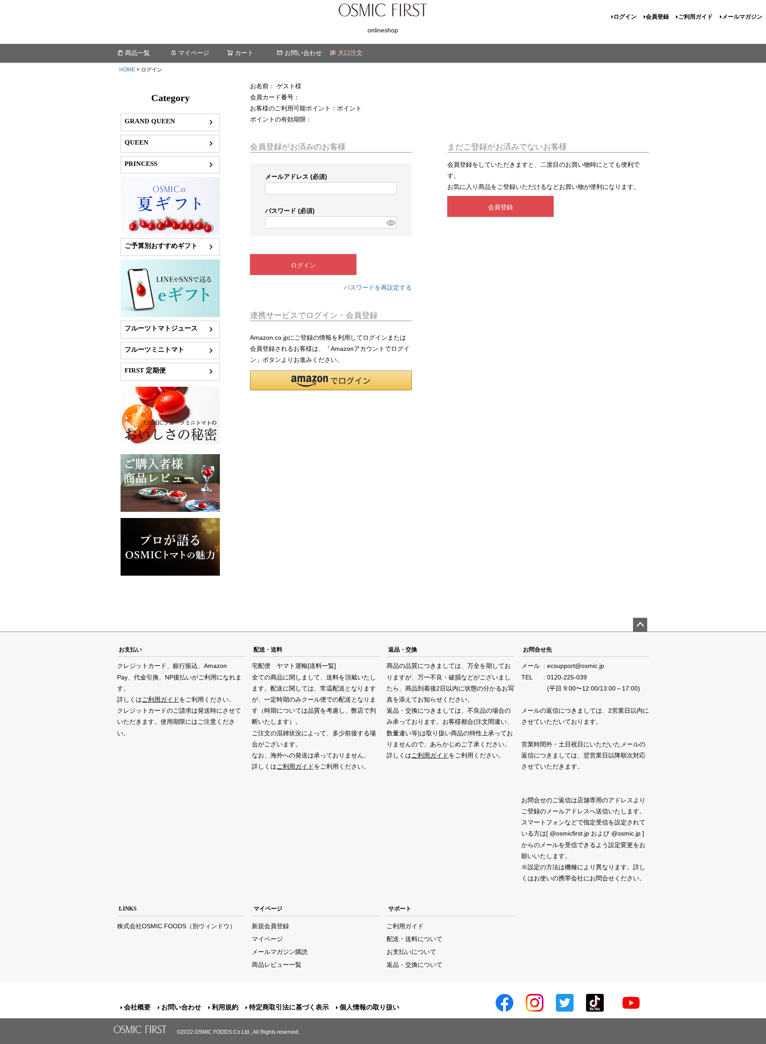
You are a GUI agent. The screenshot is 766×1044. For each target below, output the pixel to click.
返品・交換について (414, 964)
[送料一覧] (322, 665)
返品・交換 (402, 649)
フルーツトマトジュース (161, 328)
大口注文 (350, 52)
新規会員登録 (270, 926)
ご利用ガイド (695, 16)
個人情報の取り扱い (369, 1007)
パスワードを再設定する (378, 287)
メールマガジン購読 (280, 951)
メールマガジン (742, 16)
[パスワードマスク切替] (390, 222)
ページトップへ (640, 625)
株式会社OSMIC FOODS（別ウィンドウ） (176, 926)
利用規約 (225, 1007)
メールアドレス (296, 176)
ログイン (625, 16)
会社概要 (137, 1007)
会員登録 (657, 16)
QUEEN (137, 142)
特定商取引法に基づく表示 (289, 1007)
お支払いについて (411, 951)
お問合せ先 (537, 649)
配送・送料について (414, 938)
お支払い (130, 649)
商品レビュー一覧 (276, 964)
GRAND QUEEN (150, 121)
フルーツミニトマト (154, 349)
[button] (331, 380)
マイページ (193, 52)
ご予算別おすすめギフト (161, 245)
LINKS (128, 908)
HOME (127, 70)
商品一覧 (137, 52)
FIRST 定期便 (145, 370)
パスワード (290, 210)
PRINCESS (141, 163)
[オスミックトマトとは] (170, 442)
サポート (399, 908)
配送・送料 (268, 649)
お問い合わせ (303, 52)
